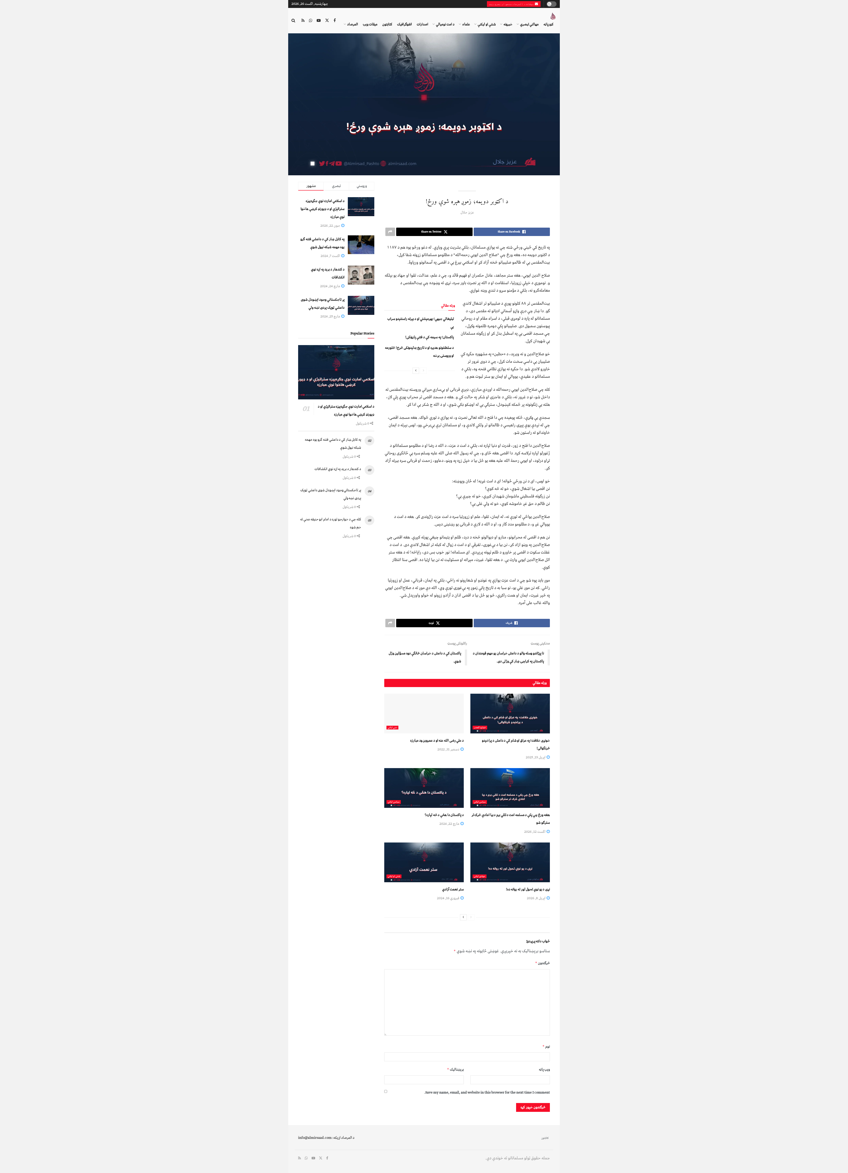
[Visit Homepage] (553, 16)
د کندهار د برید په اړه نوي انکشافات (337, 469)
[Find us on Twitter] (327, 21)
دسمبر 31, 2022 (448, 749)
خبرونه (508, 24)
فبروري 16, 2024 (448, 898)
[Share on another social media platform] (390, 232)
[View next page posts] (416, 371)
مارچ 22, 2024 (449, 823)
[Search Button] (293, 20)
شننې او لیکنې (487, 24)
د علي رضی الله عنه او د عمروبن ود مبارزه (437, 740)
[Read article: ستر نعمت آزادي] (424, 862)
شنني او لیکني (394, 876)
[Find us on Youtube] (319, 21)
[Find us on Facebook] (334, 21)
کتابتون (387, 24)
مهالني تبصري (529, 24)
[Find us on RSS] (303, 21)
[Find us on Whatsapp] (310, 21)
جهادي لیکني (479, 876)
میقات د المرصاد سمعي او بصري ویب (512, 4)
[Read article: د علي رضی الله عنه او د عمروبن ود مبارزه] (424, 713)
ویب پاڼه (544, 1069)
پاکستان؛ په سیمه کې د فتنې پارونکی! (429, 337)
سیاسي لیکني (480, 802)
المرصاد (352, 24)
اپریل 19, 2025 (536, 757)
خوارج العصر (480, 727)
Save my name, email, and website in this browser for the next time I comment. (487, 1092)
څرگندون (542, 963)
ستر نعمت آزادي (453, 889)
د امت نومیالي (445, 24)
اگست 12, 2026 (535, 831)
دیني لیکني (392, 727)
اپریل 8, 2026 (536, 898)
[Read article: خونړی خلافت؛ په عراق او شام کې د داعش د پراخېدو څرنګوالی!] (510, 713)
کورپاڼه (548, 24)
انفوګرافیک (404, 24)
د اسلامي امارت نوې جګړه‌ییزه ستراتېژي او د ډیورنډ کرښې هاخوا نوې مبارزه (322, 209)
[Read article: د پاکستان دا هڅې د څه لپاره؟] (424, 788)
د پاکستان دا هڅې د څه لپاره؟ (444, 815)
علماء (466, 24)
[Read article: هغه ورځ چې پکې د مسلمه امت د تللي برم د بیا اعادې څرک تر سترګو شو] (510, 788)
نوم (546, 1046)
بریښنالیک (455, 1069)
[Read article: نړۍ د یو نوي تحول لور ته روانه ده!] (510, 862)
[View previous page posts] (423, 371)
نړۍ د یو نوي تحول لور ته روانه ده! (528, 889)
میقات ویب (370, 24)
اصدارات (422, 24)
